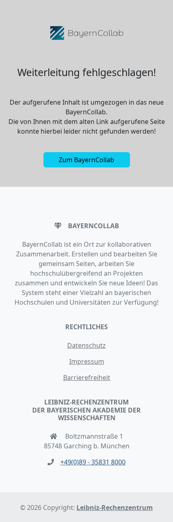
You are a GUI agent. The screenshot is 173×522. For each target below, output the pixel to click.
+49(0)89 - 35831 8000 (93, 462)
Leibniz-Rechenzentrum (114, 507)
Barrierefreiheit (86, 377)
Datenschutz (86, 345)
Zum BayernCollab (86, 159)
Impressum (86, 361)
